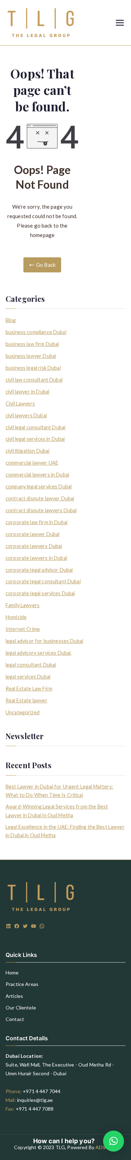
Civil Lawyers (20, 404)
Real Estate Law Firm (29, 689)
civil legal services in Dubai (35, 439)
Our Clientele (21, 1007)
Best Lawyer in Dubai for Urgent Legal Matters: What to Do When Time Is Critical (59, 791)
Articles (14, 996)
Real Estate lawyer (27, 700)
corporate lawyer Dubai (32, 534)
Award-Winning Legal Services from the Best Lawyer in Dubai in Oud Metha (57, 811)
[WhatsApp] (42, 926)
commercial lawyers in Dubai (37, 475)
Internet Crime (23, 629)
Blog (11, 320)
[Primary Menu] (119, 23)
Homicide (16, 617)
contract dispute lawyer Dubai (40, 498)
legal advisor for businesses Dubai (44, 641)
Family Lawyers (22, 605)
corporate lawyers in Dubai (36, 558)
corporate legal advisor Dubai (39, 570)
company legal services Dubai (39, 486)
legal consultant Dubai (31, 665)
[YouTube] (33, 926)
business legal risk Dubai (33, 368)
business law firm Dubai (32, 344)
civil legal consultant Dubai (35, 427)
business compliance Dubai (36, 332)
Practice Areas (22, 984)
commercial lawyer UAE (32, 463)
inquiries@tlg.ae (35, 1100)
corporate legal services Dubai (40, 593)
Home (12, 972)
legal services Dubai (28, 677)
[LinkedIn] (8, 926)
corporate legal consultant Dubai (43, 581)
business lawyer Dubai (31, 356)
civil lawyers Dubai (26, 415)
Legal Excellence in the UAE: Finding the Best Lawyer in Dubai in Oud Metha (65, 831)
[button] (113, 1141)
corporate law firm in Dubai (36, 522)
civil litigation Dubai (27, 451)
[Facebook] (17, 926)
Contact (15, 1019)
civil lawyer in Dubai (27, 392)
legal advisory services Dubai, (39, 653)
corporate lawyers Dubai (34, 546)
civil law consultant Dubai (34, 380)
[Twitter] (25, 926)
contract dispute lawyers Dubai (41, 510)
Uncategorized (22, 712)
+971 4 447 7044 (41, 1091)
